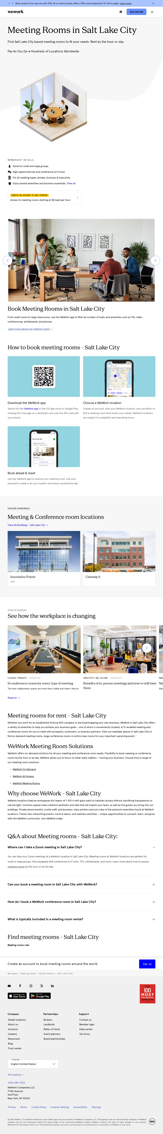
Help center (86, 1029)
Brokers (48, 1020)
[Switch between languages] (121, 12)
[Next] (12, 3)
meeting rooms (16, 866)
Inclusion (13, 1029)
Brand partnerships (54, 1039)
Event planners (52, 1034)
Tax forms (84, 1034)
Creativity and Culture (95, 678)
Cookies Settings (59, 1107)
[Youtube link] (9, 985)
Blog (10, 1043)
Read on (13, 698)
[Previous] (9, 3)
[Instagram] (30, 985)
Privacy (12, 1107)
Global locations (17, 1020)
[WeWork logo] (16, 11)
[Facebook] (20, 985)
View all (71, 183)
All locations (15, 1074)
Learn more (125, 3)
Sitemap (96, 1107)
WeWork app (31, 408)
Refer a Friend (52, 1029)
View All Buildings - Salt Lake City (26, 525)
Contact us (85, 1020)
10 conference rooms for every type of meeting (40, 683)
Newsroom (14, 1039)
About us (13, 1024)
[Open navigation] (152, 12)
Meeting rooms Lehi (18, 945)
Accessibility (80, 1107)
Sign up (147, 964)
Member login (87, 1024)
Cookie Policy (38, 1107)
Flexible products (17, 678)
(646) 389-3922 (16, 1082)
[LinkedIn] (52, 985)
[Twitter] (41, 985)
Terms (23, 1107)
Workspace (13, 973)
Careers (12, 1034)
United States (46, 973)
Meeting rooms (28, 973)
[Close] (153, 3)
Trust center (15, 1048)
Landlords (49, 1024)
